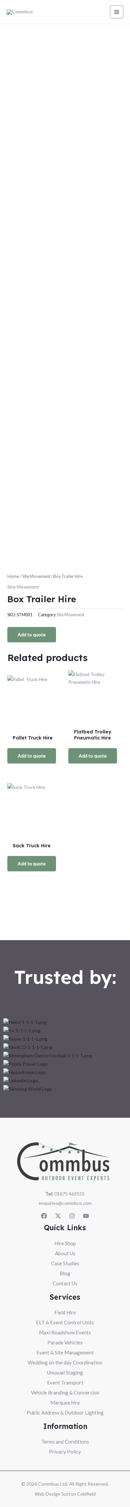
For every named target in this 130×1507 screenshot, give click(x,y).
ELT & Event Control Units (65, 1322)
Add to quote (32, 634)
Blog (65, 1273)
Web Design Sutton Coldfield (65, 1494)
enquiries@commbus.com (65, 1203)
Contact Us (65, 1283)
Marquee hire (65, 1403)
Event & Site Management (65, 1352)
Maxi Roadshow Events (65, 1332)
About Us (65, 1253)
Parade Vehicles (65, 1342)
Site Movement (36, 576)
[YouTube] (86, 1216)
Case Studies (65, 1263)
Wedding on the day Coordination (65, 1362)
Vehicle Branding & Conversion (65, 1392)
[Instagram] (72, 1216)
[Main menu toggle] (116, 12)
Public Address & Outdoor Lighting (65, 1413)
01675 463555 (65, 1194)
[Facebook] (44, 1216)
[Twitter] (58, 1216)
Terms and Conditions (65, 1442)
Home (13, 576)
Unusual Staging (65, 1372)
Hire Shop (65, 1243)
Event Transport (65, 1382)
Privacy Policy (65, 1452)
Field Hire (65, 1312)
